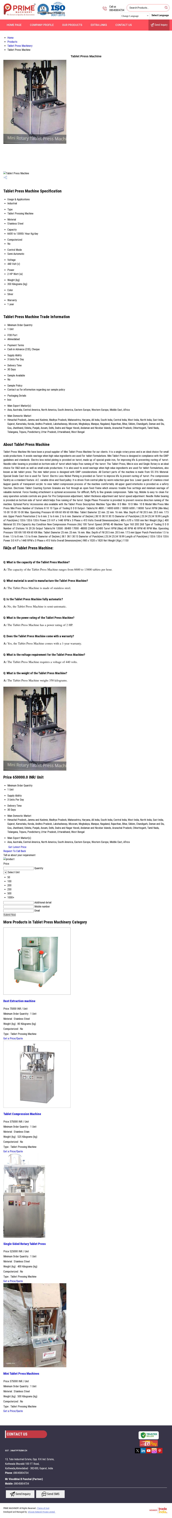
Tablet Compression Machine (22, 1114)
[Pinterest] (159, 1452)
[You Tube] (148, 1452)
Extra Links (99, 25)
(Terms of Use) (43, 1508)
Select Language (160, 15)
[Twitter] (137, 1452)
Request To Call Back (14, 851)
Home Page (14, 25)
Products (12, 41)
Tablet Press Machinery (19, 45)
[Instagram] (154, 1452)
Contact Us (123, 25)
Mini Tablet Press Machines (21, 1373)
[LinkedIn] (143, 1452)
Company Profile (42, 25)
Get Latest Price (17, 847)
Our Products (72, 25)
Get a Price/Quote (13, 1038)
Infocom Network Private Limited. (41, 1512)
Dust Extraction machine (19, 1001)
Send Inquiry (160, 24)
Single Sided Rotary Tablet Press (24, 1244)
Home (10, 37)
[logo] (37, 15)
